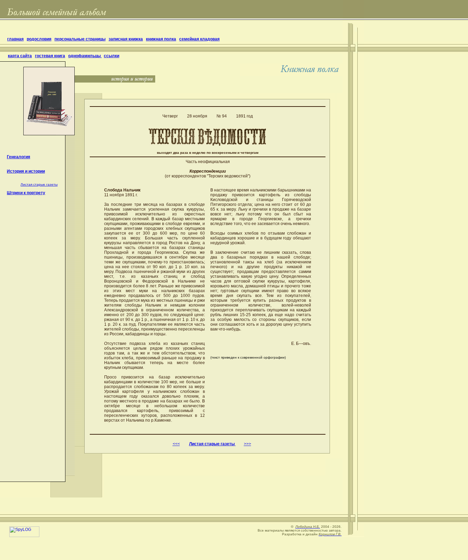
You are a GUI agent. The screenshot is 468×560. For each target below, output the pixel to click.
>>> (247, 443)
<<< (176, 443)
